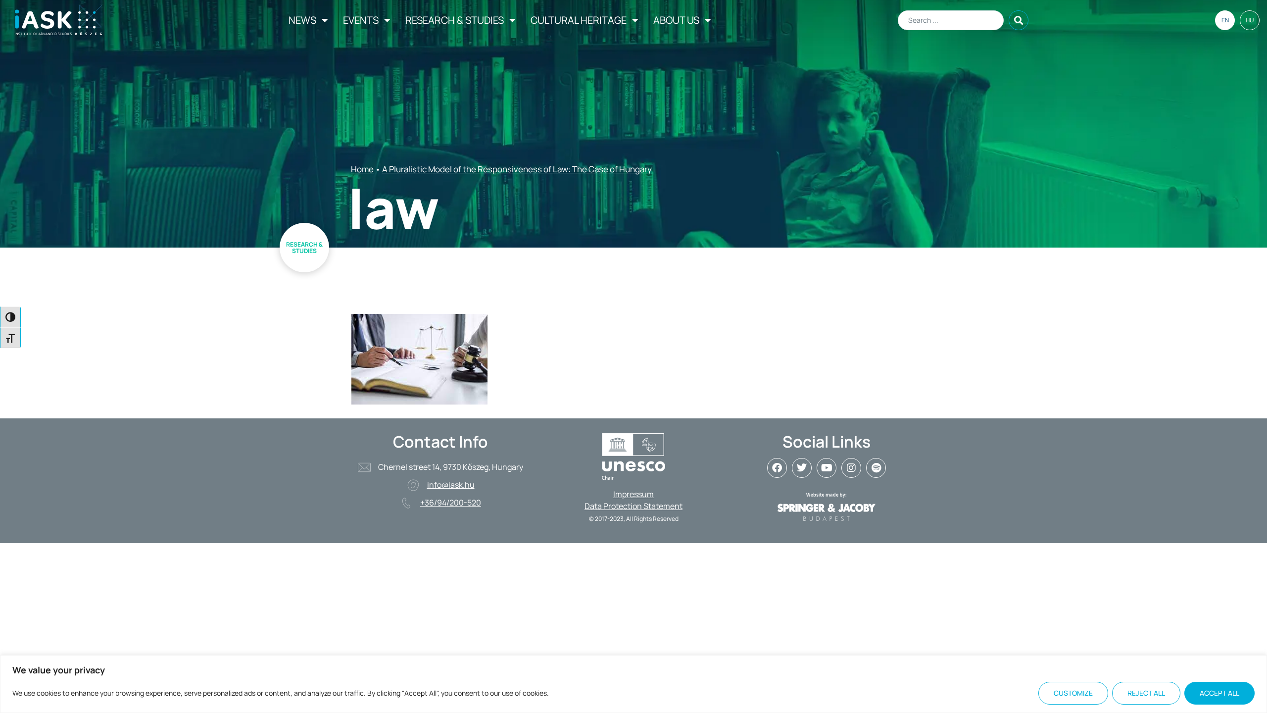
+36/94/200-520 (450, 502)
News (302, 20)
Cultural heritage (579, 20)
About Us (676, 20)
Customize (1073, 693)
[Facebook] (777, 468)
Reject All (1146, 693)
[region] (633, 684)
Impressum (633, 494)
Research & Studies (454, 20)
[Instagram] (851, 468)
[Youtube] (826, 468)
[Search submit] (1018, 20)
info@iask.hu (451, 484)
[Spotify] (876, 468)
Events (361, 20)
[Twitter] (802, 468)
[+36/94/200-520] (406, 503)
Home (362, 169)
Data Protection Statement (633, 506)
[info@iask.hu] (413, 485)
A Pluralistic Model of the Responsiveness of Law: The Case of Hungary (517, 169)
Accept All (1219, 693)
